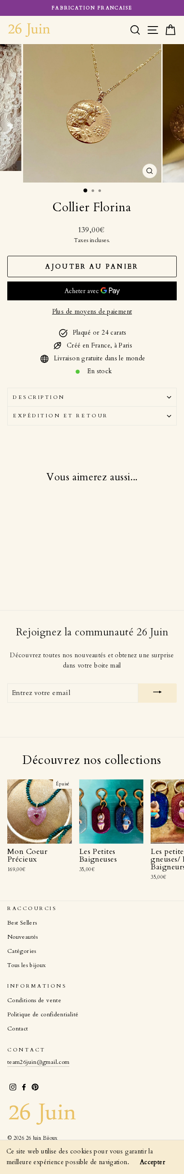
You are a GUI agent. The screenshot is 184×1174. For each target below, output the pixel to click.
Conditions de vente (34, 1000)
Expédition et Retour (60, 415)
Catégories (21, 951)
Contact (17, 1029)
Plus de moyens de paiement (92, 311)
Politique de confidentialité (42, 1014)
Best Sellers (22, 923)
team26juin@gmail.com (38, 1062)
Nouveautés (22, 937)
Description (39, 397)
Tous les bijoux (26, 965)
